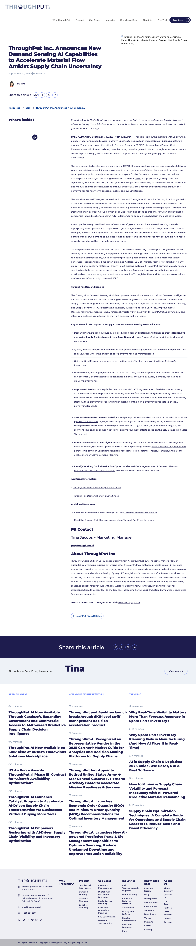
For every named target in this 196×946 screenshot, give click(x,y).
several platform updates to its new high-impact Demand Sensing (136, 141)
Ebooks (147, 926)
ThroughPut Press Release (87, 616)
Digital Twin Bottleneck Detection (104, 894)
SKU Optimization (107, 917)
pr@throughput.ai (82, 545)
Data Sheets (150, 914)
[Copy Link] (36, 95)
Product (84, 880)
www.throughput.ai (129, 602)
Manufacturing (129, 894)
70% (138, 178)
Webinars (149, 910)
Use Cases (104, 880)
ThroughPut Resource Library (140, 512)
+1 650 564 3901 (29, 913)
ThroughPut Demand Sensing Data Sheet (96, 496)
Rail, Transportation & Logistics (130, 888)
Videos (147, 918)
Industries (128, 880)
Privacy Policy (80, 942)
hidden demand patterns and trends (141, 333)
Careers (167, 918)
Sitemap (148, 929)
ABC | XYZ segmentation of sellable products (151, 389)
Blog (146, 895)
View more (175, 671)
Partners (168, 908)
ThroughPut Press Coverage (138, 520)
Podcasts (148, 922)
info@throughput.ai (31, 907)
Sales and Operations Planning (103, 910)
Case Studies (150, 906)
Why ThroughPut (66, 882)
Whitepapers (150, 898)
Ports (124, 931)
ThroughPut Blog (94, 520)
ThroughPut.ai (79, 561)
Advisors (168, 922)
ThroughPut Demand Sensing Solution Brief (97, 487)
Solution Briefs (151, 902)
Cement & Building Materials (127, 901)
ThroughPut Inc (143, 137)
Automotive (128, 907)
